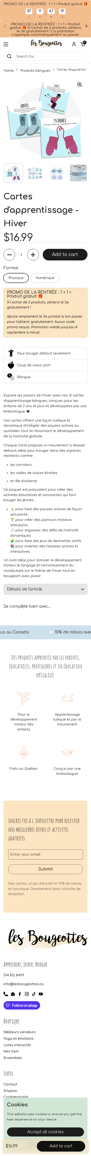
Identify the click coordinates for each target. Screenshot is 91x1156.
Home (9, 70)
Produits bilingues (35, 70)
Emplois (10, 1091)
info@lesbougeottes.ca (24, 984)
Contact (10, 1084)
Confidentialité (16, 1097)
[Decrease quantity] (9, 254)
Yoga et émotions (19, 1038)
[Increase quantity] (33, 254)
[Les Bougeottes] (45, 44)
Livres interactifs (17, 1045)
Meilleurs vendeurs (20, 1032)
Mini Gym (11, 1051)
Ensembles (13, 1058)
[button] (83, 44)
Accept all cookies (45, 1132)
